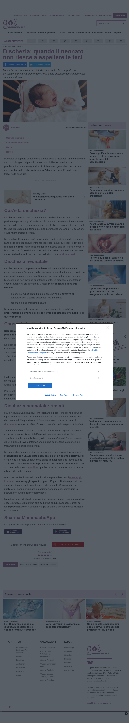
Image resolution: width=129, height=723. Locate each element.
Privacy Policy (78, 395)
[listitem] (64, 371)
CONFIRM (40, 386)
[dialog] (64, 361)
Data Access (64, 395)
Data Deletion (50, 395)
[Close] (108, 328)
